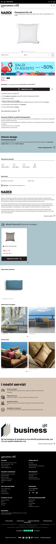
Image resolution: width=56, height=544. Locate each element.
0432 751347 (9, 2)
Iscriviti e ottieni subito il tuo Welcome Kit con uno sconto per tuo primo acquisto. (14, 513)
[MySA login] (49, 2)
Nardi (18, 101)
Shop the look (32, 490)
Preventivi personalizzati (34, 479)
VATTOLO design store (6, 467)
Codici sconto (4, 492)
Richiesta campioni (33, 477)
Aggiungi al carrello (27, 89)
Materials (5, 185)
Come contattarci (5, 466)
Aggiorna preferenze (33, 521)
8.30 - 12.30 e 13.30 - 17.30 (7, 464)
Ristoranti (31, 501)
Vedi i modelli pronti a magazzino (9, 111)
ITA (2, 1)
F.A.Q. (2, 482)
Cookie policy (20, 521)
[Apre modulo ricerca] (51, 6)
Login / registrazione (5, 488)
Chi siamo (31, 463)
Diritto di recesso (5, 477)
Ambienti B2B (32, 500)
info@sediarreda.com (45, 524)
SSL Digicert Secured (45, 537)
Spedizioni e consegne (6, 480)
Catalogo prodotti (5, 500)
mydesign (33, 488)
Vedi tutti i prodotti (48, 216)
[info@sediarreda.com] (4, 2)
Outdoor (30, 505)
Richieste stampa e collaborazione (36, 466)
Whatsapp (23, 104)
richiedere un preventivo (10, 96)
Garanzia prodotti (5, 475)
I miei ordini (3, 490)
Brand (2, 501)
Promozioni (3, 503)
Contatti (4, 460)
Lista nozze (31, 475)
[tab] (21, 51)
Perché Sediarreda (33, 464)
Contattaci (16, 107)
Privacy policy (9, 521)
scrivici (47, 102)
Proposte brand (32, 467)
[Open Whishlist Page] (51, 2)
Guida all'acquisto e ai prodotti (8, 474)
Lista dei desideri (5, 493)
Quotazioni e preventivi (34, 506)
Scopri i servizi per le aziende (45, 444)
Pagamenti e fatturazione (6, 479)
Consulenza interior (33, 474)
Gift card (3, 505)
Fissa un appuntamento (45, 147)
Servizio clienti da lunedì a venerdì (9, 463)
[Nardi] (6, 13)
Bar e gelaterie (32, 503)
